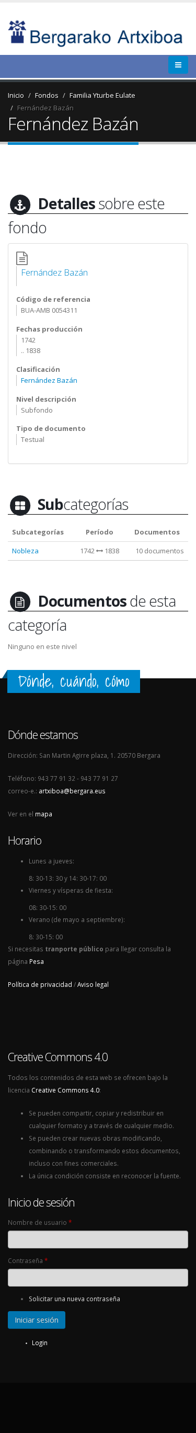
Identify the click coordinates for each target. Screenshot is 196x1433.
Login (40, 1342)
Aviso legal (93, 984)
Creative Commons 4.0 (65, 1090)
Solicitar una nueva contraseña (74, 1298)
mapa (43, 814)
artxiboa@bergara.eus (72, 791)
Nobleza (25, 550)
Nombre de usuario (40, 1222)
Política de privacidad (40, 984)
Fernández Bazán (45, 107)
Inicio (16, 95)
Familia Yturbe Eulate (102, 95)
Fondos (47, 95)
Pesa (36, 961)
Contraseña (28, 1260)
